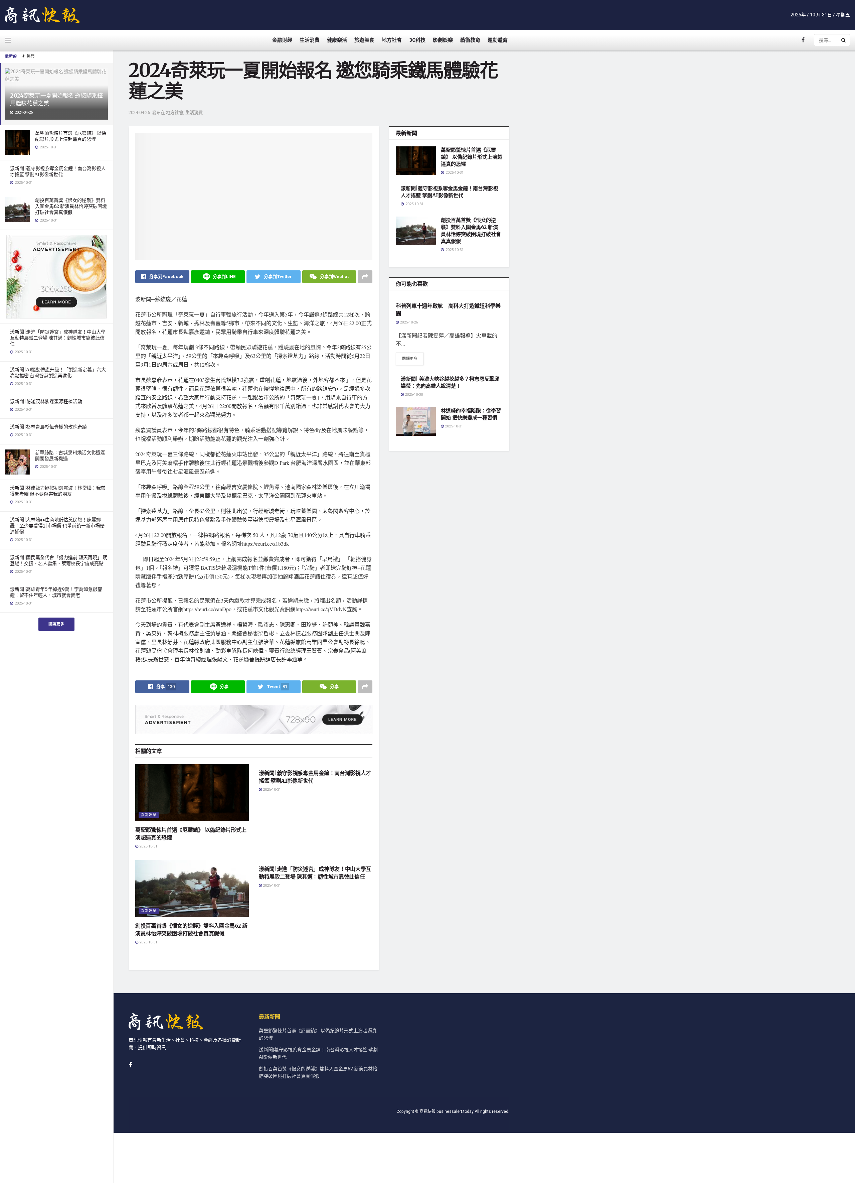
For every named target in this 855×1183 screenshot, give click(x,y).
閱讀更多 (56, 624)
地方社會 (392, 40)
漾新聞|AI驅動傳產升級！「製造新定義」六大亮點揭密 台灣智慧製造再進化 (58, 373)
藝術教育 (470, 40)
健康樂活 (337, 40)
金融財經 (282, 40)
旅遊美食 (364, 40)
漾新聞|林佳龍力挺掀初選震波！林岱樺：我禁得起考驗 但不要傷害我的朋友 (58, 491)
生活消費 (310, 40)
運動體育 (498, 40)
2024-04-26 (139, 112)
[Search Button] (844, 40)
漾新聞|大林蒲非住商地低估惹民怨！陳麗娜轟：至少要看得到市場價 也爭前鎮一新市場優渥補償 (57, 526)
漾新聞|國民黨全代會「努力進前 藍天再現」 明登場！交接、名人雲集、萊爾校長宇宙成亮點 (59, 560)
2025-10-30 (413, 394)
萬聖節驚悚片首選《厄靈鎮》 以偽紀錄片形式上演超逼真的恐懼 (70, 136)
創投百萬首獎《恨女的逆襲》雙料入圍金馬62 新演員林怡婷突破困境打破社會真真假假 (71, 206)
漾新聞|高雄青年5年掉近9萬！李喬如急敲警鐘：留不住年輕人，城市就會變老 (56, 592)
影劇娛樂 (443, 40)
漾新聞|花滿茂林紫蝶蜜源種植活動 (46, 401)
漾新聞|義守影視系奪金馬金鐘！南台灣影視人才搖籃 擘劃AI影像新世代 (58, 171)
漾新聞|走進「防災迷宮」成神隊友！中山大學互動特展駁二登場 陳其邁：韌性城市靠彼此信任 (58, 338)
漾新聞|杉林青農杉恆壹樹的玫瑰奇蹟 (48, 427)
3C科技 (417, 40)
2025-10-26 (408, 322)
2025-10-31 (147, 846)
